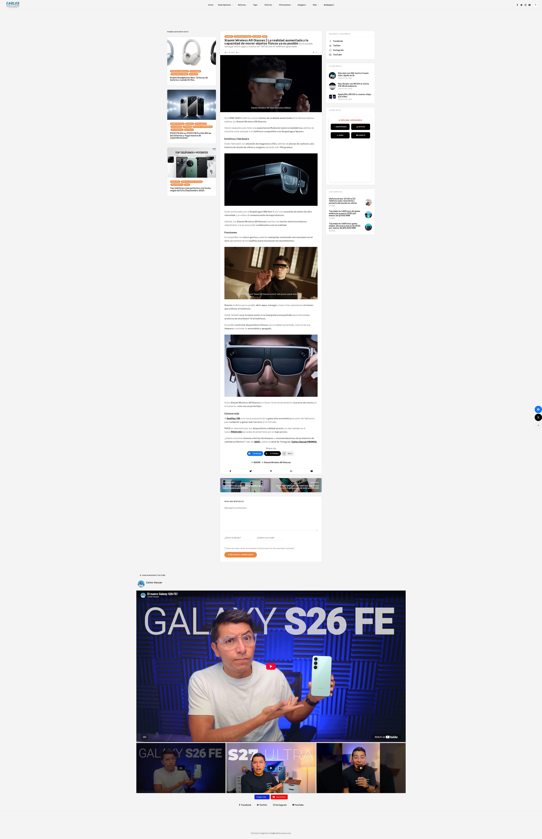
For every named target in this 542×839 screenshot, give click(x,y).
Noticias (242, 5)
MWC (264, 36)
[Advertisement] (352, 161)
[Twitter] (521, 5)
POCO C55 (236, 432)
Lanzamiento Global (243, 36)
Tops (255, 5)
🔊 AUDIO (340, 135)
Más (315, 5)
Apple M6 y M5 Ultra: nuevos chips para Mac (354, 95)
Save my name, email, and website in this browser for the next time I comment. (261, 548)
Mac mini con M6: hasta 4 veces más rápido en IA (353, 74)
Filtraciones (284, 5)
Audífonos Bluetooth (179, 71)
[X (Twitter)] (538, 417)
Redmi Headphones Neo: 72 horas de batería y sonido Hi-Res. (189, 78)
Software (189, 130)
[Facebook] (517, 5)
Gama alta (175, 182)
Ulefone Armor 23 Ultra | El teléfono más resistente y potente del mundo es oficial (343, 201)
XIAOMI (257, 462)
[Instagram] (525, 5)
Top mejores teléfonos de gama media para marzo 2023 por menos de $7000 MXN (344, 213)
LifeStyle (256, 36)
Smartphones (224, 5)
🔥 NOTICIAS (360, 127)
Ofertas (268, 5)
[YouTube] (529, 5)
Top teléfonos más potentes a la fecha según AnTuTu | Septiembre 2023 (190, 189)
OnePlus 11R (233, 418)
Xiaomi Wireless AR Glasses (277, 462)
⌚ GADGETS (360, 135)
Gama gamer (200, 124)
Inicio (210, 5)
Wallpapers (329, 5)
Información (195, 71)
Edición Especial (177, 124)
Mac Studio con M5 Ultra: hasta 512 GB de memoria (353, 85)
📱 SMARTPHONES (340, 127)
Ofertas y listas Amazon (192, 182)
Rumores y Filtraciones (202, 127)
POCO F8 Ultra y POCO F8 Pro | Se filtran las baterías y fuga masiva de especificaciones (190, 135)
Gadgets (302, 5)
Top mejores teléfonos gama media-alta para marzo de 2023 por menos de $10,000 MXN (344, 225)
